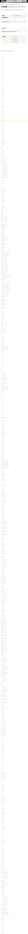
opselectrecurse (4, 595)
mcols (2, 483)
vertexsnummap (4, 884)
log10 (2, 457)
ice (1, 396)
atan (2, 73)
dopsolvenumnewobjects (6, 289)
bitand (2, 85)
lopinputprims (4, 460)
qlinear (2, 732)
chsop (2, 149)
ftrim (2, 370)
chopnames (3, 130)
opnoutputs (3, 578)
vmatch (2, 891)
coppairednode (4, 177)
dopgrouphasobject (5, 253)
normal (2, 511)
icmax (2, 400)
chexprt (2, 107)
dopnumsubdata (4, 272)
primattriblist (4, 687)
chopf (2, 122)
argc (2, 69)
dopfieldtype (3, 247)
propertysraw (4, 723)
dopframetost (4, 251)
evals (2, 336)
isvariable (3, 440)
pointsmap (3, 678)
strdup (2, 806)
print (2, 714)
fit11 (2, 360)
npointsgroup (4, 517)
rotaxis (2, 759)
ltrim (2, 470)
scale (2, 770)
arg (2, 68)
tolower (2, 838)
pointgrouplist (4, 666)
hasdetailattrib (4, 377)
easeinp (2, 315)
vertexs (2, 880)
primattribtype (4, 691)
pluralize (3, 653)
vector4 (2, 867)
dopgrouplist (3, 256)
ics (1, 408)
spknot (2, 789)
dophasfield (3, 258)
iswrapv (2, 443)
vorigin (2, 916)
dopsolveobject (4, 292)
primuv (2, 710)
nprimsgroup (4, 521)
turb (2, 850)
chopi (2, 124)
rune (2, 768)
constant (3, 160)
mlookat (3, 491)
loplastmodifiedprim (5, 462)
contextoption (4, 162)
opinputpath (3, 559)
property (3, 715)
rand (2, 740)
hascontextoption (4, 375)
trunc (2, 848)
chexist (2, 102)
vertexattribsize (4, 872)
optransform (3, 602)
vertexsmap (3, 882)
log (1, 455)
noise (2, 510)
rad (2, 738)
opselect (3, 591)
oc (1, 536)
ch (1, 100)
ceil (1, 96)
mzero (2, 506)
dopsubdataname (5, 300)
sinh (2, 783)
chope (2, 120)
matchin (3, 474)
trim (2, 846)
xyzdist (2, 933)
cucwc (2, 187)
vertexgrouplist (4, 876)
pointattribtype (4, 661)
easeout (2, 317)
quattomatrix (4, 734)
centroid (3, 98)
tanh (2, 833)
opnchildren (3, 572)
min (2, 487)
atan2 (2, 75)
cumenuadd (3, 190)
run (2, 765)
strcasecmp (3, 799)
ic (1, 394)
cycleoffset (3, 200)
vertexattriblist (4, 870)
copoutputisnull (4, 173)
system (2, 825)
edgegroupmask (4, 324)
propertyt (3, 725)
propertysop (3, 721)
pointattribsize (4, 659)
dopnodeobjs (4, 262)
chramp (2, 139)
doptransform (4, 304)
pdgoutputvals (4, 651)
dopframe (3, 249)
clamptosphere (4, 158)
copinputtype (4, 170)
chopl (15, 38)
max (2, 481)
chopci (2, 117)
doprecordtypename (5, 283)
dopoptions (3, 281)
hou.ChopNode (17, 15)
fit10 (2, 358)
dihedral (3, 232)
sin (1, 782)
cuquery (3, 192)
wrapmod (3, 931)
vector (2, 863)
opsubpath (3, 600)
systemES (3, 827)
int (1, 419)
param (2, 613)
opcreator (3, 544)
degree (2, 213)
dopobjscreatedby (5, 277)
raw (2, 742)
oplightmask (3, 566)
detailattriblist (4, 217)
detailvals (3, 228)
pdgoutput (3, 646)
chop (2, 113)
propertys (3, 719)
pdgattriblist (3, 623)
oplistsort (3, 568)
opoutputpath (4, 581)
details (2, 222)
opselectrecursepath (5, 596)
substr (2, 821)
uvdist (2, 859)
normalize (3, 513)
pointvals (3, 681)
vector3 (2, 865)
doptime (3, 302)
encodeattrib (3, 330)
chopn (15, 40)
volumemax (3, 904)
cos (1, 179)
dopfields (3, 245)
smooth (2, 785)
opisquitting (3, 564)
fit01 (2, 357)
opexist (2, 547)
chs (1, 147)
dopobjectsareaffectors (6, 275)
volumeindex (3, 901)
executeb (3, 340)
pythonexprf (3, 729)
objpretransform (4, 534)
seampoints (3, 776)
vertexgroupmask (4, 878)
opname (3, 570)
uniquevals (3, 853)
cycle (2, 198)
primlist (2, 700)
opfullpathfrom (4, 553)
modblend (3, 496)
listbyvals (3, 451)
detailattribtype (4, 221)
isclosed (2, 428)
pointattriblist (4, 657)
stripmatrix (3, 808)
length (2, 445)
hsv (1, 392)
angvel (2, 62)
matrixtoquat (4, 479)
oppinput (3, 583)
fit (1, 355)
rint (2, 755)
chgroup (3, 111)
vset (2, 923)
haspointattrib (4, 383)
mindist (2, 489)
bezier (2, 83)
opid (2, 555)
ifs (1, 413)
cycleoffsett (3, 202)
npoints (2, 515)
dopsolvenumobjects (5, 290)
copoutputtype (4, 175)
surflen (2, 823)
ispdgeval (3, 434)
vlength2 (3, 889)
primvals (3, 712)
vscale (2, 921)
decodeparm (3, 209)
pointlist (2, 670)
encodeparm (3, 332)
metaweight (3, 485)
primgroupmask (4, 698)
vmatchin (3, 893)
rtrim (2, 763)
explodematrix (4, 345)
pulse (2, 727)
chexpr (2, 103)
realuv (2, 744)
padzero (3, 612)
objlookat (3, 532)
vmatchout (3, 895)
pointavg (3, 663)
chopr (15, 41)
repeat (2, 748)
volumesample (4, 912)
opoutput (3, 579)
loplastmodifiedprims (5, 464)
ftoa (2, 368)
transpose (3, 844)
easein (2, 313)
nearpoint (3, 508)
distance (3, 234)
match (2, 472)
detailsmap (3, 224)
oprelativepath (4, 589)
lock (2, 453)
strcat (2, 802)
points (2, 676)
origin (2, 608)
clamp (2, 156)
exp (2, 343)
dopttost (3, 306)
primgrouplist (4, 697)
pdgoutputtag (4, 649)
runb (2, 766)
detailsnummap (4, 226)
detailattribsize (4, 219)
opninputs (3, 574)
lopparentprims (4, 466)
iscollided (3, 430)
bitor (2, 86)
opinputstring (4, 561)
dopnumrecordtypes (5, 270)
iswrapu (2, 442)
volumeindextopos (5, 902)
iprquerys (3, 426)
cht (1, 154)
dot (1, 309)
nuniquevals (3, 523)
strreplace (3, 814)
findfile (2, 351)
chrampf (3, 141)
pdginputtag (3, 640)
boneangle (3, 94)
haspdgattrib (4, 379)
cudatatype (3, 188)
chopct (2, 119)
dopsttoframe (4, 296)
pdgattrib (3, 617)
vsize (2, 925)
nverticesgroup (4, 527)
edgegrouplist (4, 323)
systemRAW (3, 829)
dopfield (3, 241)
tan (1, 831)
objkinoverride (4, 528)
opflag (2, 549)
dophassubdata (4, 260)
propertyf (3, 717)
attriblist (3, 79)
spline (2, 791)
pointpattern (3, 674)
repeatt (2, 749)
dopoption (3, 279)
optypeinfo (3, 606)
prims (2, 704)
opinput (2, 557)
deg (2, 211)
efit (1, 326)
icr (1, 406)
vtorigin (2, 927)
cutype (2, 196)
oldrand (2, 540)
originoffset (3, 610)
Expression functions (14, 4)
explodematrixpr (4, 349)
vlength (2, 887)
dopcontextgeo (4, 238)
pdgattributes (4, 632)
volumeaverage (4, 897)
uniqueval (3, 851)
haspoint (3, 381)
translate (3, 842)
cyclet (2, 204)
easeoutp (3, 319)
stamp (2, 795)
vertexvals (3, 885)
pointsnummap (4, 680)
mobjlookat (3, 494)
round (2, 761)
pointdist (3, 664)
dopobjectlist (3, 273)
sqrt (2, 793)
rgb (2, 751)
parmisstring (3, 615)
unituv (2, 855)
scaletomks (3, 774)
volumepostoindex (5, 908)
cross (2, 183)
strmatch (3, 812)
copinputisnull (4, 168)
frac (2, 366)
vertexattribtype (4, 874)
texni (2, 836)
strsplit (2, 816)
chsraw (2, 153)
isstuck (2, 438)
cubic (2, 185)
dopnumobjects (4, 266)
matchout (3, 476)
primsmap (3, 706)
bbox (2, 81)
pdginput (3, 636)
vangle (2, 861)
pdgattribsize (4, 627)
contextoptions (4, 164)
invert (2, 423)
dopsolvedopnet (4, 285)
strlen (2, 810)
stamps (2, 797)
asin (2, 71)
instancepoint (4, 417)
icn (1, 404)
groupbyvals (3, 374)
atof (2, 77)
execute (2, 338)
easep (2, 321)
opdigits (2, 545)
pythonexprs (3, 731)
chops (15, 36)
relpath (2, 746)
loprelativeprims (4, 468)
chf (1, 109)
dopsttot (3, 298)
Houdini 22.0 (4, 4)
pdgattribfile (3, 619)
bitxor (2, 92)
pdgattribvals (4, 634)
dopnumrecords (4, 268)
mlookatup (3, 493)
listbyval (3, 449)
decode (2, 205)
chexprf (2, 105)
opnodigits (3, 576)
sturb (2, 819)
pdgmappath (4, 644)
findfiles (2, 353)
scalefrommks (4, 772)
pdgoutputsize (4, 647)
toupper (2, 840)
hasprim (3, 385)
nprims (2, 519)
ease (2, 311)
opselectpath (3, 593)
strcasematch (4, 800)
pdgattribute (3, 630)
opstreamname (4, 598)
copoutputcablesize (5, 171)
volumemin (3, 906)
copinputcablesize (5, 166)
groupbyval (3, 372)
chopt (2, 137)
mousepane (3, 500)
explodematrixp (4, 347)
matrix (2, 477)
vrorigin (2, 919)
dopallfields (3, 236)
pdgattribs (3, 625)
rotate (2, 757)
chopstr (2, 136)
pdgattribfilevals (4, 621)
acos (2, 60)
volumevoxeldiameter (5, 914)
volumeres (3, 910)
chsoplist (3, 151)
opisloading (3, 562)
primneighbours (4, 702)
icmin (2, 402)
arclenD (2, 66)
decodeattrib (3, 207)
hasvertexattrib (4, 389)
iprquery (3, 425)
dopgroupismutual (5, 255)
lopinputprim (4, 459)
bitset (2, 88)
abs (2, 56)
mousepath (3, 502)
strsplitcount (3, 817)
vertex (2, 868)
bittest (2, 90)
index (2, 415)
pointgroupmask (4, 668)
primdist (3, 693)
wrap (2, 929)
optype (2, 604)
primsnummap (4, 708)
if (1, 411)
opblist (2, 542)
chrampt (3, 145)
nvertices (3, 525)
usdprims (3, 857)
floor (2, 362)
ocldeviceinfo (4, 538)
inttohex (3, 421)
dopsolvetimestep (4, 294)
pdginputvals (4, 642)
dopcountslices (4, 239)
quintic (2, 736)
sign (2, 780)
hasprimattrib (4, 387)
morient (2, 498)
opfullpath (3, 551)
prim (2, 685)
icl (1, 398)
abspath (3, 58)
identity (2, 409)
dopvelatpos (3, 307)
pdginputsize (3, 638)
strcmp (2, 804)
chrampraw (3, 143)
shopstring (3, 778)
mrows (2, 504)
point (2, 655)
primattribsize (4, 689)
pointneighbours (4, 672)
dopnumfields (4, 264)
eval (2, 334)
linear (2, 447)
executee (3, 341)
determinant (3, 230)
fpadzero (3, 364)
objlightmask (4, 530)
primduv (3, 695)
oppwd (2, 585)
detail (2, 215)
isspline (2, 436)
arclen (2, 64)
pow (2, 683)
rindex (2, 753)
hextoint (3, 391)
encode (2, 328)
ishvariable (3, 432)
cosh (2, 181)
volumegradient (4, 899)
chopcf (2, 115)
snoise (2, 787)
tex (1, 834)
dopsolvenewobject (5, 287)
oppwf (2, 587)
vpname (3, 918)
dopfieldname (4, 243)
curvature (3, 194)
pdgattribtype (4, 629)
